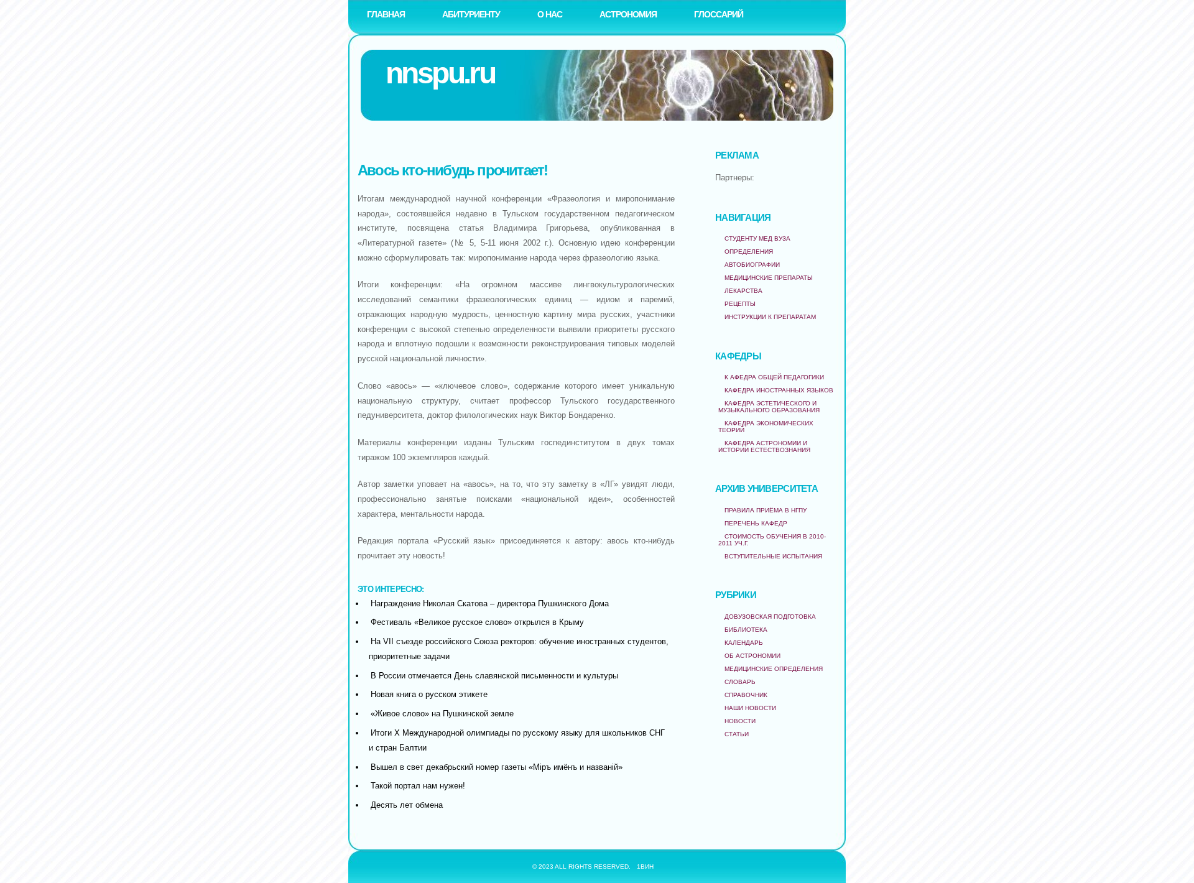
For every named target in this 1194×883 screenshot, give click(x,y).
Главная (386, 14)
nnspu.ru (440, 73)
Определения (748, 251)
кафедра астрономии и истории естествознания (764, 446)
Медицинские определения (773, 668)
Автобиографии (752, 264)
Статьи (736, 734)
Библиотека (745, 629)
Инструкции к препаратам (770, 316)
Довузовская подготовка (770, 616)
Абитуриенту (471, 14)
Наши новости (750, 708)
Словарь (740, 681)
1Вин (645, 866)
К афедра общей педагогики (774, 377)
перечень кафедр (755, 523)
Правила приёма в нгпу (765, 510)
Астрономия (628, 14)
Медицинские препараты (768, 277)
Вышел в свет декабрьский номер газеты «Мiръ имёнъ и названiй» (496, 767)
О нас (549, 14)
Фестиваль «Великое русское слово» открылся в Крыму (477, 622)
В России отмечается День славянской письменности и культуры (494, 675)
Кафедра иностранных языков (778, 390)
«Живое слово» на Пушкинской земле (442, 713)
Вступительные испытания (773, 556)
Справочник (745, 694)
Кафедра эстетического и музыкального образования (769, 407)
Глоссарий (718, 14)
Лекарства (743, 290)
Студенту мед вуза (757, 238)
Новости (740, 721)
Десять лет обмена (407, 805)
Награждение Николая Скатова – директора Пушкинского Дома (490, 603)
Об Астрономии (752, 655)
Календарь (743, 642)
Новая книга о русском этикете (429, 694)
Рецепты (740, 303)
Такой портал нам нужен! (418, 785)
